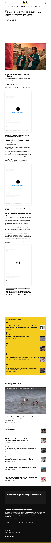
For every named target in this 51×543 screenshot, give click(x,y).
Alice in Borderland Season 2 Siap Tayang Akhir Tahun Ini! (18, 294)
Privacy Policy (11, 532)
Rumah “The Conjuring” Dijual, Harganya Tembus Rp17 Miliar (17, 209)
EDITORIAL (7, 522)
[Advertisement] (25, 33)
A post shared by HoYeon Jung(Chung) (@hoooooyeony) (17, 130)
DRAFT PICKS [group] (30, 6)
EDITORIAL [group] (7, 6)
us (23, 241)
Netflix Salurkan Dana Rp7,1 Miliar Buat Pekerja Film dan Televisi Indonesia (18, 288)
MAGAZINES (21, 522)
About (6, 532)
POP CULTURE (14, 6)
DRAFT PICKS (28, 522)
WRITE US (34, 522)
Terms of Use (18, 532)
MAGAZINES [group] (23, 6)
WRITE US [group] (37, 6)
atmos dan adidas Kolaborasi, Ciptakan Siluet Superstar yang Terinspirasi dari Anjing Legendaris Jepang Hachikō (18, 292)
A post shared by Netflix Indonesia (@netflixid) (17, 283)
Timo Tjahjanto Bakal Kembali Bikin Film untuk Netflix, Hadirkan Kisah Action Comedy (17, 136)
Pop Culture (7, 10)
